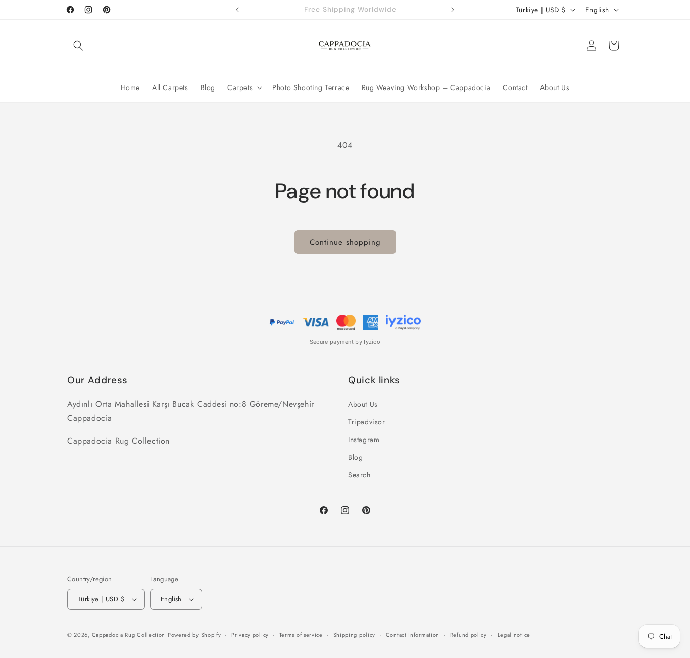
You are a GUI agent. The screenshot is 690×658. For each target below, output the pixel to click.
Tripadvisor (366, 422)
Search (359, 475)
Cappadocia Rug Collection (129, 635)
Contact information (412, 635)
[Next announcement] (452, 9)
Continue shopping (345, 242)
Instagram (363, 439)
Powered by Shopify (194, 635)
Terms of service (301, 635)
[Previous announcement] (237, 9)
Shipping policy (354, 635)
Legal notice (514, 635)
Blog (355, 457)
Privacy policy (250, 635)
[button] (78, 45)
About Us (363, 404)
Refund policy (468, 635)
